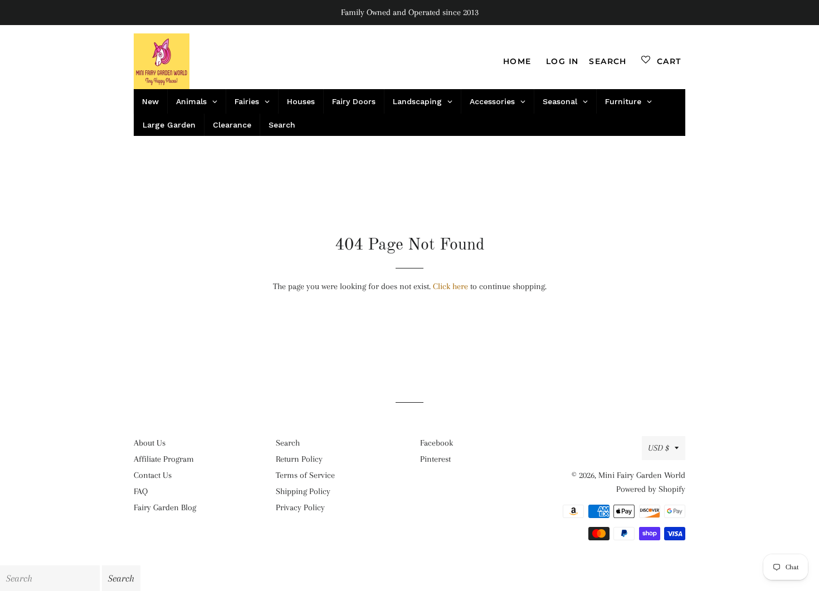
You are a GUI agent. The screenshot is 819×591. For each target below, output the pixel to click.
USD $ (658, 448)
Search (288, 443)
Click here (450, 286)
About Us (149, 443)
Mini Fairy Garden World (641, 475)
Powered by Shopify (650, 489)
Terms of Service (305, 475)
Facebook (436, 443)
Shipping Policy (303, 491)
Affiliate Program (164, 459)
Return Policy (299, 459)
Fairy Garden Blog (165, 507)
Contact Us (153, 475)
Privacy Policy (300, 507)
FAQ (141, 491)
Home (517, 61)
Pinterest (435, 459)
